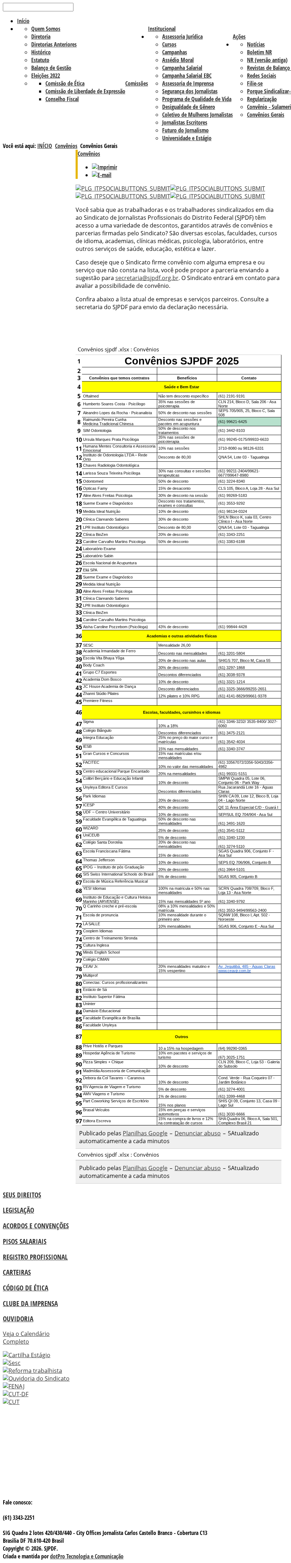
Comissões (136, 83)
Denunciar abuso (198, 1133)
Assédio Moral (178, 60)
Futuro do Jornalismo (185, 130)
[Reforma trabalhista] (32, 1371)
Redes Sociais (261, 75)
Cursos (169, 44)
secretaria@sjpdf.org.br (147, 278)
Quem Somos (45, 29)
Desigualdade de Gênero (188, 107)
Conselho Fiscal (62, 99)
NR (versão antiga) (267, 60)
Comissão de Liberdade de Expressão (85, 91)
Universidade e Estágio (187, 138)
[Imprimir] (104, 167)
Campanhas (174, 52)
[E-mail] (101, 175)
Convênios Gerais (265, 115)
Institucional (162, 29)
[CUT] (11, 1402)
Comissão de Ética (64, 83)
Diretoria (40, 36)
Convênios (66, 146)
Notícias (256, 44)
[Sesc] (12, 1363)
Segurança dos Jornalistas (190, 91)
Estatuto (40, 60)
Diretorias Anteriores (54, 44)
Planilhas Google (145, 1133)
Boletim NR (259, 52)
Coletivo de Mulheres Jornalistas (197, 115)
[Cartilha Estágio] (26, 1355)
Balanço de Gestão (51, 68)
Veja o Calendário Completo (26, 1337)
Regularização (262, 99)
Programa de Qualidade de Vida (196, 99)
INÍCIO (44, 146)
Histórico (41, 52)
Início (23, 21)
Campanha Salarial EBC (187, 75)
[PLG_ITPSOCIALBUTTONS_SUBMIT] (123, 188)
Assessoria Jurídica (182, 36)
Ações (239, 36)
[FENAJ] (13, 1386)
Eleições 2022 (45, 75)
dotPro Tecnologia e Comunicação (86, 1556)
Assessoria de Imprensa (188, 83)
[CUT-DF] (15, 1394)
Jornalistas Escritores (184, 122)
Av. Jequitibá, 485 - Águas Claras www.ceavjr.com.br (246, 968)
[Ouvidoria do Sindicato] (36, 1378)
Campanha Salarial (182, 68)
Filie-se (255, 83)
